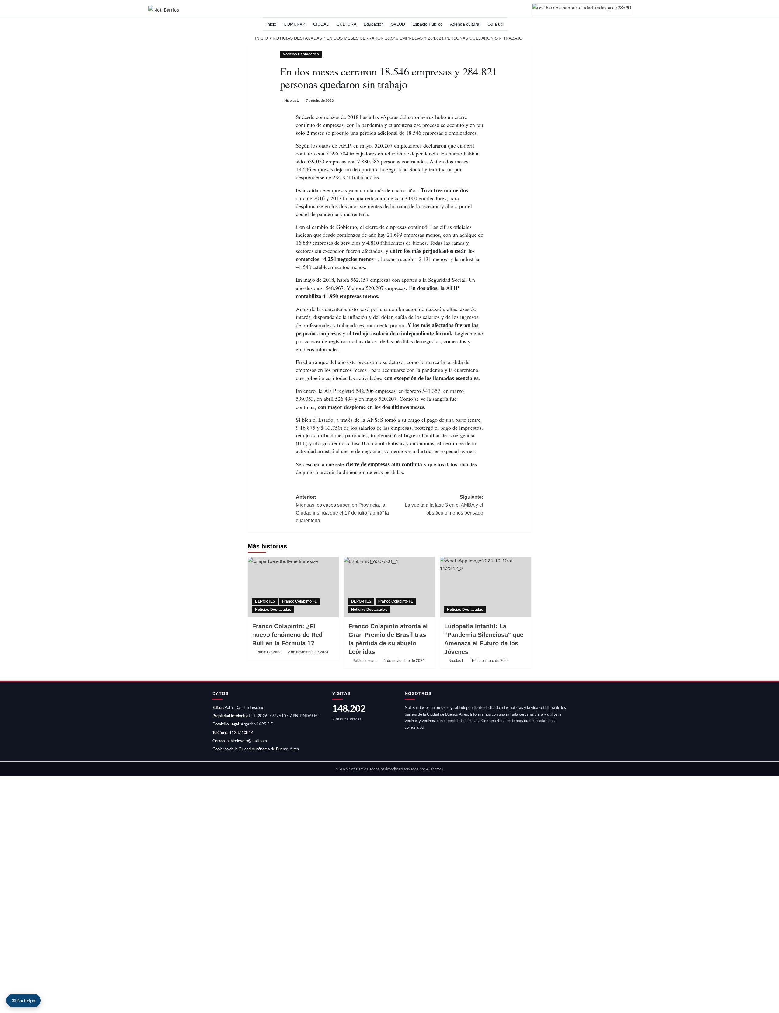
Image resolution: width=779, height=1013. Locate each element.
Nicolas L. (291, 100)
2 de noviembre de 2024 (308, 652)
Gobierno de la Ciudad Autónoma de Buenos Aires (255, 748)
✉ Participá (23, 1000)
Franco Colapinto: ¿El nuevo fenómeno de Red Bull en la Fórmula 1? (287, 635)
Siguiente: (444, 504)
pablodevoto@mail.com (246, 740)
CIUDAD (321, 24)
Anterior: (342, 508)
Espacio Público (427, 24)
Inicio (271, 24)
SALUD (398, 24)
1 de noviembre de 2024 (404, 660)
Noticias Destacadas (301, 54)
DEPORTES (265, 601)
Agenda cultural (465, 24)
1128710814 (241, 732)
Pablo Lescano (269, 652)
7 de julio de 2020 (320, 100)
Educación (374, 24)
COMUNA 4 (295, 24)
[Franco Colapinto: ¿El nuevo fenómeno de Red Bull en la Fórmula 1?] (293, 587)
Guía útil (495, 24)
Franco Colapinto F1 (299, 601)
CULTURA (346, 24)
